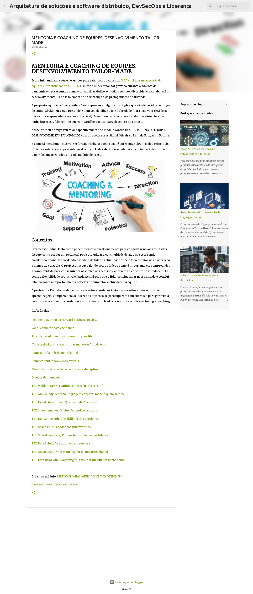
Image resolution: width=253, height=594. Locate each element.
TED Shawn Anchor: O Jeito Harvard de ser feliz (64, 410)
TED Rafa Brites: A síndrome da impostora (60, 443)
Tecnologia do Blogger (128, 582)
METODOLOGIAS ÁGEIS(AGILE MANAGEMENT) (89, 476)
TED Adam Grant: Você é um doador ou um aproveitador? (70, 451)
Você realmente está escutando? (53, 328)
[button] (33, 54)
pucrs (73, 484)
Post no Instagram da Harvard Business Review (64, 319)
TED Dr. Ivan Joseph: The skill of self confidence (64, 418)
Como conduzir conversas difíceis (55, 361)
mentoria (61, 484)
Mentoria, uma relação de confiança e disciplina (64, 369)
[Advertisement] (101, 548)
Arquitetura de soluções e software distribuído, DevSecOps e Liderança (101, 6)
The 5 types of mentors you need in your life (62, 336)
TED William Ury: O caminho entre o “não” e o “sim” (67, 385)
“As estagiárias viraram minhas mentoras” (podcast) (68, 344)
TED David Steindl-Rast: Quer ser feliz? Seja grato (65, 402)
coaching (38, 484)
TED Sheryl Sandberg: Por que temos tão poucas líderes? (70, 435)
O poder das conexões (46, 377)
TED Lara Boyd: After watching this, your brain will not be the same (77, 460)
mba (49, 484)
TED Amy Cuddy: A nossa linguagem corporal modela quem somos (77, 394)
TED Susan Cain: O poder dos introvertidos (61, 427)
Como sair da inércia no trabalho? (54, 352)
